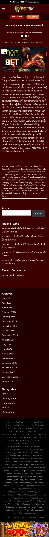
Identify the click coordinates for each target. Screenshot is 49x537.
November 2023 (9, 367)
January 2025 (8, 316)
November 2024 (9, 326)
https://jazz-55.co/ (33, 480)
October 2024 (8, 330)
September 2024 (10, 335)
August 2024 (8, 339)
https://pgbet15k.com (16, 437)
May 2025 (6, 298)
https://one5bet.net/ (15, 461)
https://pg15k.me (32, 431)
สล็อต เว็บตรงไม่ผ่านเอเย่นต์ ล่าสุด (31, 180)
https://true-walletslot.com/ (31, 510)
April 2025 (6, 302)
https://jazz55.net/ (12, 470)
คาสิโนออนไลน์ (18, 32)
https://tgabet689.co (12, 504)
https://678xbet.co (13, 455)
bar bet (11, 169)
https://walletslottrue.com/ (34, 504)
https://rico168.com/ (33, 458)
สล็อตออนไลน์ (37, 32)
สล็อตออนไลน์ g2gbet (27, 182)
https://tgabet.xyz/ (15, 446)
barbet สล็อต (36, 169)
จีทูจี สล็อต (8, 174)
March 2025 (7, 307)
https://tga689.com (15, 498)
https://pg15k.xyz (9, 434)
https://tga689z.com (15, 422)
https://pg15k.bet (16, 431)
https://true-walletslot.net (14, 467)
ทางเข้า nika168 (31, 174)
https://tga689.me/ (33, 498)
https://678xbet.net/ (33, 452)
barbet (25, 35)
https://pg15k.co (25, 434)
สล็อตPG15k (14, 182)
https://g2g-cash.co (34, 428)
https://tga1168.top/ (34, 449)
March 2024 (7, 353)
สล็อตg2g (5, 182)
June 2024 (7, 349)
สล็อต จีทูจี (15, 180)
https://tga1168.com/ (32, 443)
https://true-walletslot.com (31, 476)
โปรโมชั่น (32, 518)
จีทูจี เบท (16, 174)
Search (5, 208)
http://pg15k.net (40, 434)
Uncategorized (9, 398)
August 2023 (8, 381)
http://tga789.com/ (33, 446)
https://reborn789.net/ (34, 464)
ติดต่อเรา (41, 518)
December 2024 (9, 321)
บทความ (28, 32)
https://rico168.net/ (15, 458)
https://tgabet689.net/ (35, 501)
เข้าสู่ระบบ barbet (29, 193)
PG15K (9, 32)
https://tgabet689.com (14, 501)
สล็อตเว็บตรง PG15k (30, 185)
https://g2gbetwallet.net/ (19, 492)
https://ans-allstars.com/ (33, 455)
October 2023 (8, 372)
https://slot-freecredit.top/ (24, 513)
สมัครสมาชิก (16, 518)
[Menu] (3, 8)
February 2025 (9, 312)
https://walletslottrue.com (33, 470)
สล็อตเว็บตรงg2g (32, 188)
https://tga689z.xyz (15, 425)
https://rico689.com (34, 425)
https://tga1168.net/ (15, 449)
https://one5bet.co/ (34, 461)
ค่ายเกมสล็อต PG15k (34, 172)
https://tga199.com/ (14, 464)
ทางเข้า (24, 518)
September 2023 (10, 376)
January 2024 (8, 358)
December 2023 (9, 363)
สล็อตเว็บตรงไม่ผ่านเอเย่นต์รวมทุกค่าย (23, 191)
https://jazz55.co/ (12, 486)
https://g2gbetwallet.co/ (36, 495)
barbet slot (25, 169)
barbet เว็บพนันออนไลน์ (17, 172)
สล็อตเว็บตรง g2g (16, 185)
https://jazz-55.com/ (15, 483)
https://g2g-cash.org (15, 428)
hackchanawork (37, 43)
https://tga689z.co (34, 422)
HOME (7, 518)
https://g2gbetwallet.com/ (24, 489)
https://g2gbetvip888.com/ (33, 486)
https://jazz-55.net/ (34, 483)
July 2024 (6, 344)
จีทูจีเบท (22, 174)
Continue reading (24, 157)
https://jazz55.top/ (15, 480)
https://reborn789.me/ (36, 467)
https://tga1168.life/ (15, 452)
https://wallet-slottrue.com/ (18, 507)
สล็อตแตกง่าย (17, 193)
